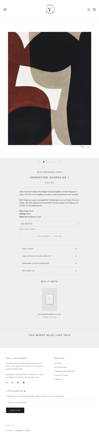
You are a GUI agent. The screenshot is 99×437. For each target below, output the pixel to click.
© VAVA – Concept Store (18, 430)
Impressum (58, 379)
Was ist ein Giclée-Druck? (36, 256)
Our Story (58, 363)
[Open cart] (94, 9)
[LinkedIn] (23, 382)
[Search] (89, 9)
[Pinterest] (18, 382)
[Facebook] (7, 382)
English (9, 425)
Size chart (28, 249)
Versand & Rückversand (35, 263)
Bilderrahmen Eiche (49, 314)
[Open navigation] (5, 9)
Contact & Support (61, 375)
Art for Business (60, 367)
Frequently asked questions (64, 371)
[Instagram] (12, 382)
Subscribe (15, 410)
